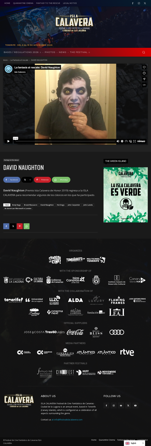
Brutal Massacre (30, 205)
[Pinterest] (20, 226)
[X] (145, 3)
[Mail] (121, 405)
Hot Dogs (60, 205)
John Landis (88, 205)
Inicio (5, 60)
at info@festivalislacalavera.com (67, 419)
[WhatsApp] (26, 226)
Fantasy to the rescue (11, 160)
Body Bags (16, 205)
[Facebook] (133, 3)
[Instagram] (139, 3)
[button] (143, 52)
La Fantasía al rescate (19, 60)
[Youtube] (135, 405)
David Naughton (47, 205)
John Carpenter (74, 205)
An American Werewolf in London (18, 208)
